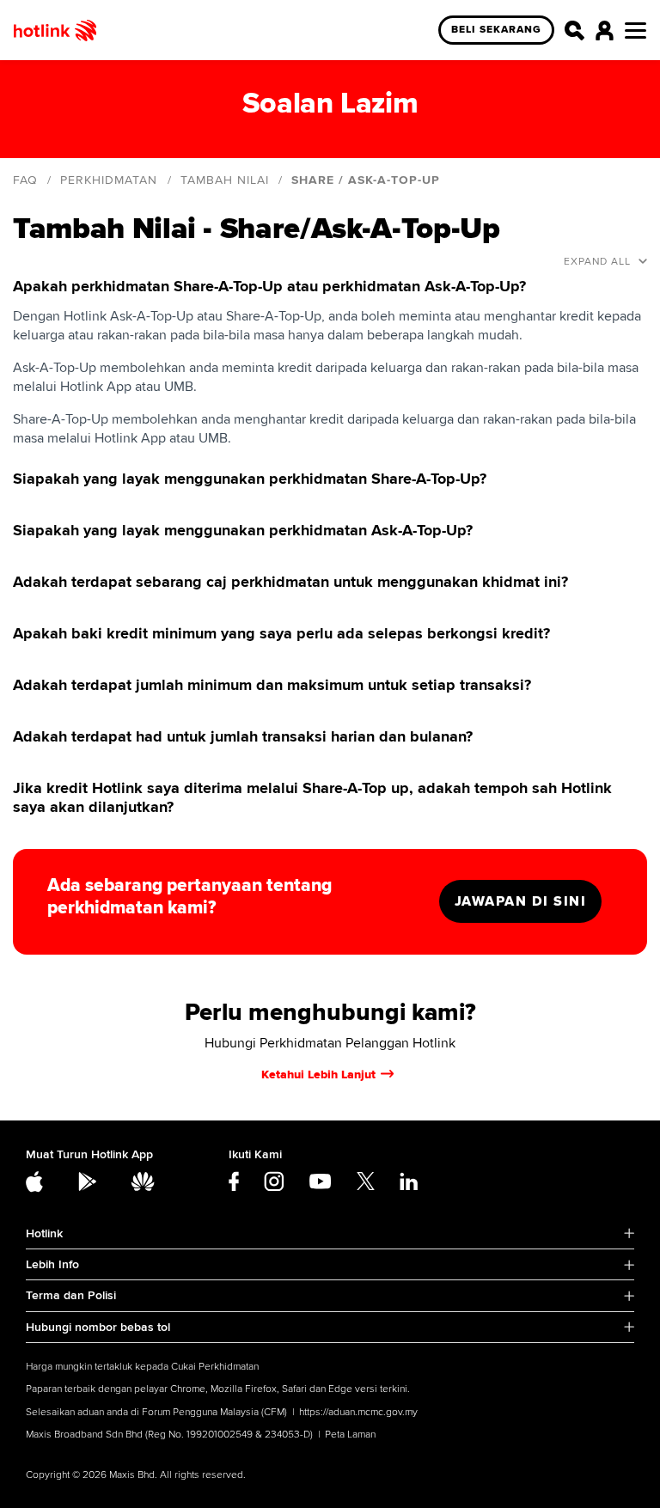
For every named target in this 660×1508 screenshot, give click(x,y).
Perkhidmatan (108, 180)
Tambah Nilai (224, 180)
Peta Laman (350, 1434)
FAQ (25, 180)
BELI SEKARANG (496, 29)
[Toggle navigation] (635, 30)
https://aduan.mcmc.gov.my (358, 1412)
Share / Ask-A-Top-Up (365, 180)
